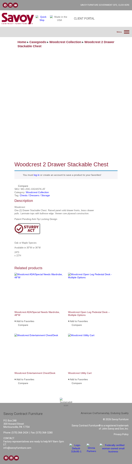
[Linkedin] (10, 5)
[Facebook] (5, 5)
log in (37, 175)
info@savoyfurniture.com (17, 447)
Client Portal (84, 18)
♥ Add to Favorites (24, 321)
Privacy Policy (121, 434)
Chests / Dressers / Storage (35, 195)
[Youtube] (15, 5)
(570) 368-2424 (20, 432)
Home (22, 42)
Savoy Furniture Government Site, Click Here (104, 5)
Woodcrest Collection (65, 42)
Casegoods (37, 42)
